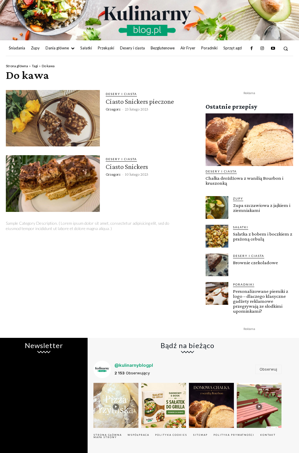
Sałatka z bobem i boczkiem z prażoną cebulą (262, 236)
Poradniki (243, 284)
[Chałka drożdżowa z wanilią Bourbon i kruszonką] (249, 139)
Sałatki (240, 227)
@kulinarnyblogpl (133, 365)
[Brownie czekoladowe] (217, 264)
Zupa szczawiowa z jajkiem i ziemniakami (261, 208)
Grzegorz (113, 109)
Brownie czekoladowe (255, 262)
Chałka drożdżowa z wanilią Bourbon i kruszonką (244, 180)
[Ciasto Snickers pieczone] (53, 118)
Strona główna (17, 66)
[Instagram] (262, 48)
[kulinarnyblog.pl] (147, 21)
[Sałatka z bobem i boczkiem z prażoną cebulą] (217, 236)
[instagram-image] (115, 405)
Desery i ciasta (121, 94)
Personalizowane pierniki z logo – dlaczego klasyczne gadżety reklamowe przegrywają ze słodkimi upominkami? (260, 301)
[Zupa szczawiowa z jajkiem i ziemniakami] (217, 207)
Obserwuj (268, 369)
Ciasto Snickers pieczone (140, 101)
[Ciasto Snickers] (53, 183)
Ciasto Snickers (127, 166)
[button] (285, 48)
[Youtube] (272, 48)
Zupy (238, 198)
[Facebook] (251, 48)
